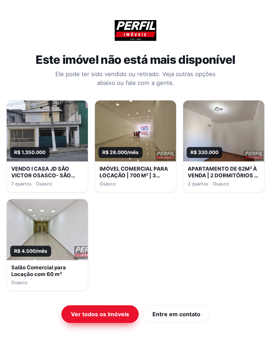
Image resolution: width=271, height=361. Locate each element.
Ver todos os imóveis (100, 314)
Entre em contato (176, 314)
